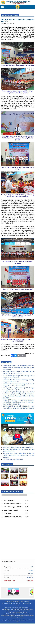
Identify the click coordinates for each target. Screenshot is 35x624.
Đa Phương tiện (16, 603)
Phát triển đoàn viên (26, 603)
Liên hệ (17, 605)
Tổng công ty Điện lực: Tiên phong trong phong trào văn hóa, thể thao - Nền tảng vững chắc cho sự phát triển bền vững (18, 368)
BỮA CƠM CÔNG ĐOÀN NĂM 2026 (13, 459)
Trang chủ (7, 601)
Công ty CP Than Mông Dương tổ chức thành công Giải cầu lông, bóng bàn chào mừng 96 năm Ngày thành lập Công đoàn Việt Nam (18, 402)
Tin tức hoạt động (24, 601)
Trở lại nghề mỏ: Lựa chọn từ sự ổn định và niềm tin (18, 447)
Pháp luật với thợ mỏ (7, 603)
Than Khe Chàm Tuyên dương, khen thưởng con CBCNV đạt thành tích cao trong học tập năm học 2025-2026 (18, 455)
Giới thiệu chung (15, 601)
